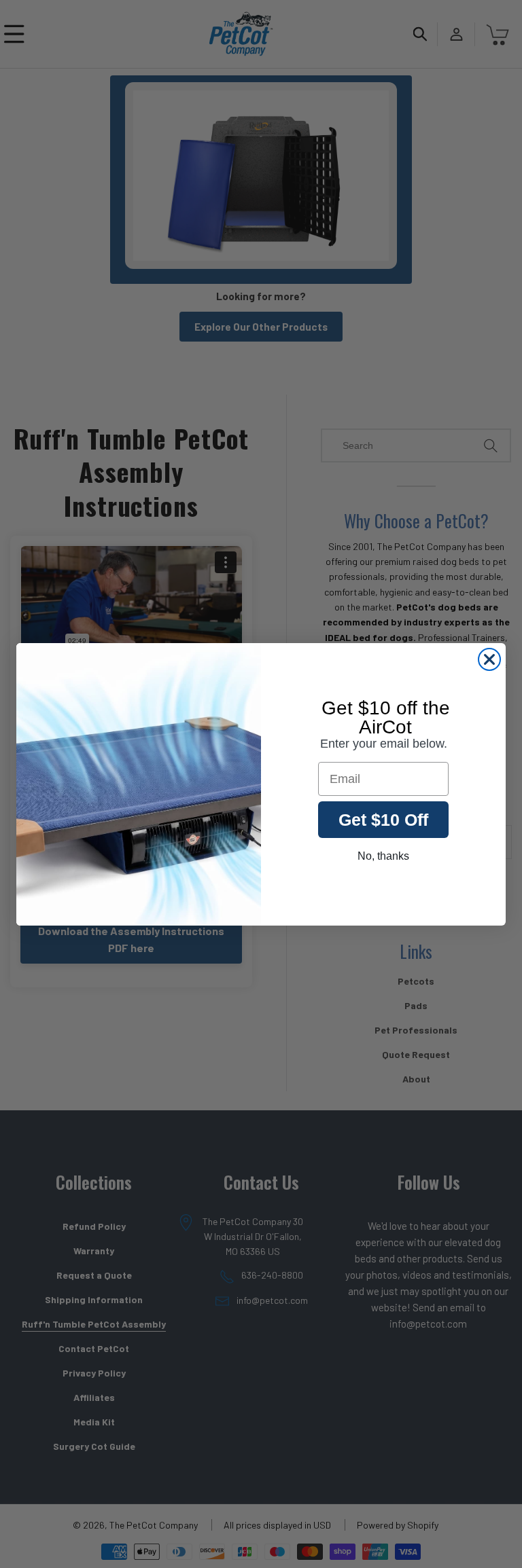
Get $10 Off (383, 819)
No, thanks (383, 856)
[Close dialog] (489, 659)
